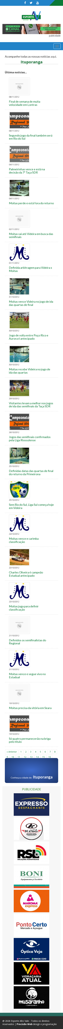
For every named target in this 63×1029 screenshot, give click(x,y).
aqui (53, 56)
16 (49, 756)
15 (43, 756)
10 (12, 756)
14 (37, 756)
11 (19, 756)
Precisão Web (24, 1024)
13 (31, 756)
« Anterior (12, 751)
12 (25, 756)
